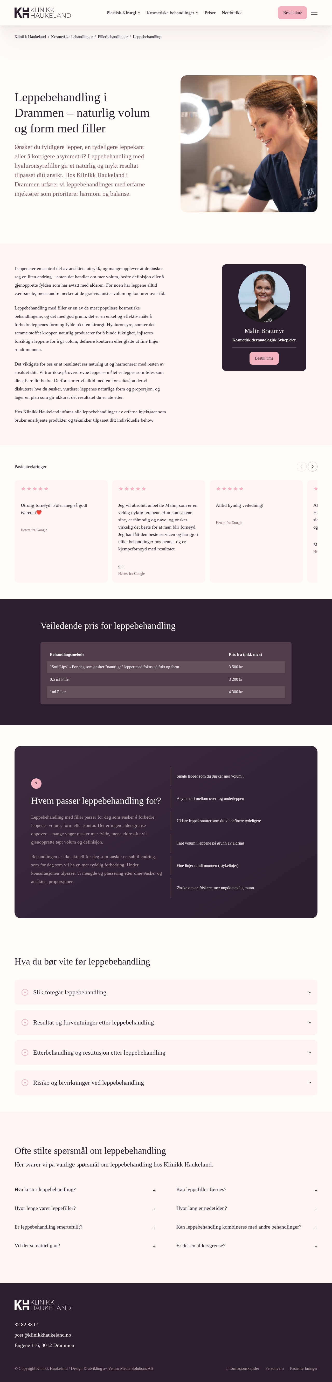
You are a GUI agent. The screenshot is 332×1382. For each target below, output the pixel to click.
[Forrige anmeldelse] (302, 466)
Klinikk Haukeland (30, 37)
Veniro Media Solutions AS (130, 1368)
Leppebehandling (147, 37)
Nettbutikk (232, 12)
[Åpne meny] (314, 13)
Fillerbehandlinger (113, 37)
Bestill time (292, 12)
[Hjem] (43, 13)
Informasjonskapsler (242, 1368)
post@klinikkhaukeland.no (43, 1335)
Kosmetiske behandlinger (170, 12)
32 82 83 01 (27, 1324)
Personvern (274, 1368)
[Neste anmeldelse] (312, 466)
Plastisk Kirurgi (121, 12)
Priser (210, 12)
